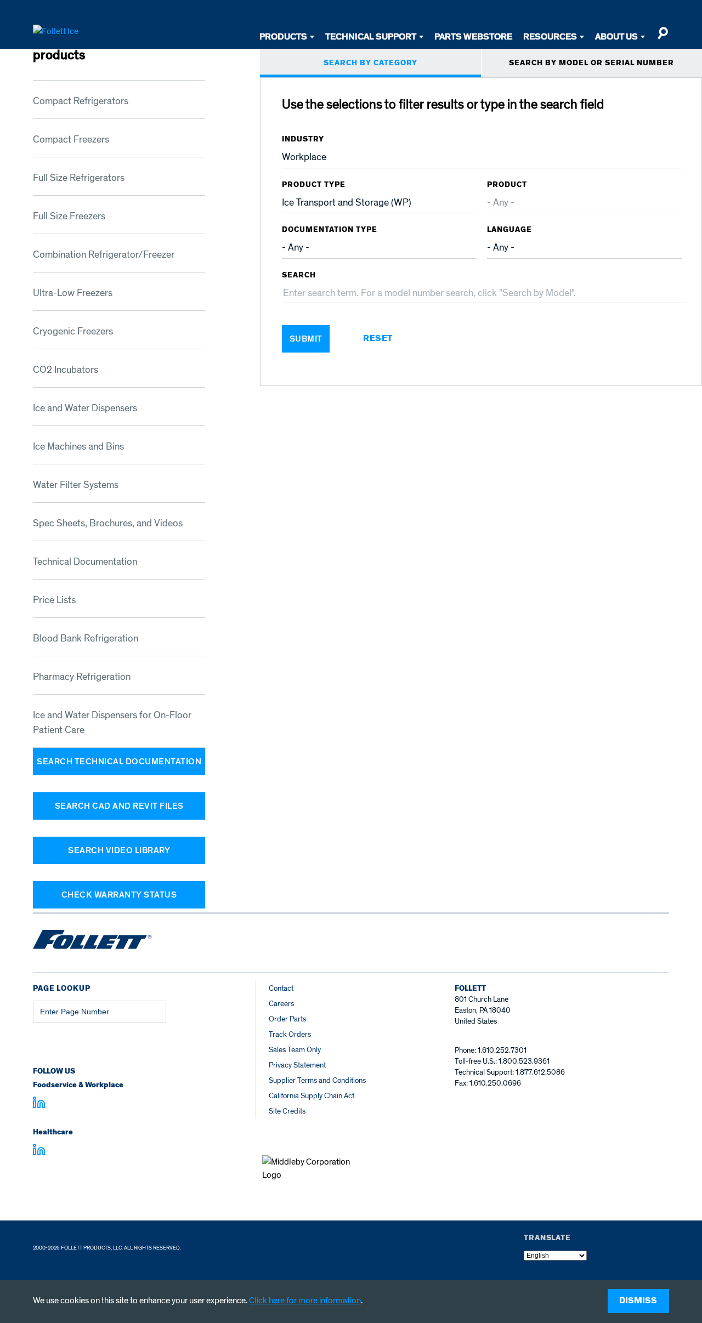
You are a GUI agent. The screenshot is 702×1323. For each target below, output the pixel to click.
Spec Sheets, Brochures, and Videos (108, 523)
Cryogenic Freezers (73, 331)
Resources (550, 36)
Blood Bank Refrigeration (85, 638)
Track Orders (290, 1034)
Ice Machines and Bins (78, 446)
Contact (281, 988)
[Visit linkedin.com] (39, 1104)
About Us (616, 36)
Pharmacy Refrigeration (82, 677)
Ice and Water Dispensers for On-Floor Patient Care (112, 722)
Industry (303, 139)
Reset (378, 338)
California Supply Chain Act (311, 1095)
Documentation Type (329, 230)
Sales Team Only (295, 1049)
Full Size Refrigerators (78, 178)
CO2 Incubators (65, 370)
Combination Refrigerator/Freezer (103, 254)
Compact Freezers (71, 139)
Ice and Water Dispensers (85, 408)
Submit (306, 338)
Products (283, 36)
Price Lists (54, 600)
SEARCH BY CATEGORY (370, 63)
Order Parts (287, 1019)
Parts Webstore (473, 36)
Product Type (314, 185)
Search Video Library (119, 850)
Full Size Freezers (69, 216)
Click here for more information (305, 1300)
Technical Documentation (85, 561)
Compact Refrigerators (80, 101)
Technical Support (370, 36)
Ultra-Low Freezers (72, 293)
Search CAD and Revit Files (119, 805)
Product (507, 185)
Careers (281, 1003)
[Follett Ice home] (92, 941)
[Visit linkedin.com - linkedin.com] (39, 1151)
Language (509, 230)
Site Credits (287, 1111)
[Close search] (662, 38)
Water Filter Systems (75, 485)
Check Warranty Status (119, 894)
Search (299, 275)
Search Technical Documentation (119, 761)
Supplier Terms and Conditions (317, 1080)
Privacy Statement (297, 1065)
